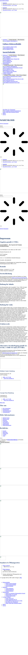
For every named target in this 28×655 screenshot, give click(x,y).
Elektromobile (6, 592)
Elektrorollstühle (6, 582)
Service (4, 605)
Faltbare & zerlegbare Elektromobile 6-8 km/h (15, 593)
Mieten (4, 604)
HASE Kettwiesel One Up (11, 599)
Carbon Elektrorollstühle (10, 584)
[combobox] (6, 127)
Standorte (5, 2)
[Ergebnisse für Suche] (14, 142)
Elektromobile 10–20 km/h (11, 594)
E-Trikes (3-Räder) (7, 597)
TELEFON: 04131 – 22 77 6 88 (10, 5)
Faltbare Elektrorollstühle (10, 583)
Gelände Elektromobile (10, 595)
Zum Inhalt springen (4, 0)
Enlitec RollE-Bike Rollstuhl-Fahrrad (13, 603)
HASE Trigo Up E (9, 598)
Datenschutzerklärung (12, 439)
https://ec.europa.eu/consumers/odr (19, 277)
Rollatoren (5, 587)
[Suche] (1, 157)
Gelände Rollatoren (9, 589)
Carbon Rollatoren (9, 588)
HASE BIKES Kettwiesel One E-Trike (13, 600)
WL (21, 577)
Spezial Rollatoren (9, 590)
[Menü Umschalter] (0, 37)
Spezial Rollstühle (9, 586)
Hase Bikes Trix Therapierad (11, 602)
